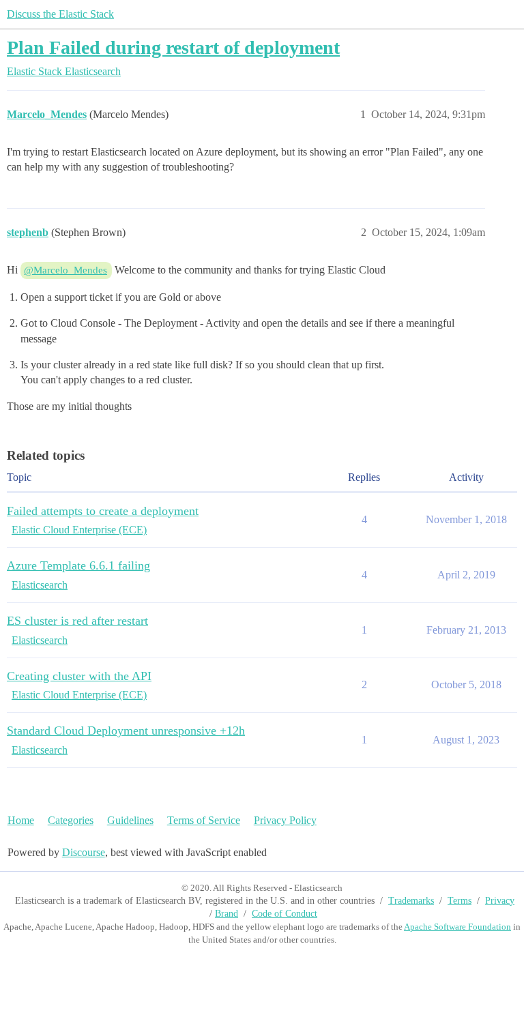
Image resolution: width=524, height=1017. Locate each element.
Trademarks (411, 901)
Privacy (499, 901)
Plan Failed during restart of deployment (173, 47)
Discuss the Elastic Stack (60, 14)
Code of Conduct (284, 914)
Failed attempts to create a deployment (103, 511)
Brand (226, 914)
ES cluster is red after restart (77, 621)
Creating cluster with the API (79, 676)
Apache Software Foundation (457, 927)
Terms (459, 901)
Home (21, 820)
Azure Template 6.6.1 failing (78, 565)
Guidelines (130, 820)
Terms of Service (203, 820)
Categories (70, 820)
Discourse (83, 852)
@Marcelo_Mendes (65, 270)
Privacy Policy (285, 820)
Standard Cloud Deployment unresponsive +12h (126, 730)
